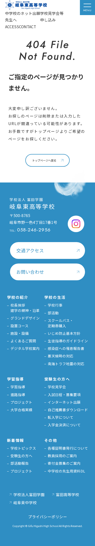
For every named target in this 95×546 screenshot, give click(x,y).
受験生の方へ (21, 455)
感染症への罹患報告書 (66, 348)
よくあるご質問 (23, 340)
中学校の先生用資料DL (66, 470)
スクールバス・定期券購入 (60, 323)
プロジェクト (21, 402)
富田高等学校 (67, 494)
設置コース (19, 325)
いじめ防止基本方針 (64, 333)
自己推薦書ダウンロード (68, 409)
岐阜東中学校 (25, 502)
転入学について (60, 417)
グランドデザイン (25, 317)
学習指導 (17, 386)
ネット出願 (30, 13)
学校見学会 (57, 386)
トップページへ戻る (44, 160)
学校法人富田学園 (29, 494)
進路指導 (17, 394)
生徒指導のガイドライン (68, 340)
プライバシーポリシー (47, 516)
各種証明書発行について (68, 448)
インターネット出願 (64, 402)
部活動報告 (19, 463)
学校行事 (55, 305)
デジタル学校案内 (25, 348)
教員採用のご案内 (62, 455)
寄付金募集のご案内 (64, 463)
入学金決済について (64, 424)
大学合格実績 (21, 409)
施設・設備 (19, 333)
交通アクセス (30, 250)
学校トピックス (23, 448)
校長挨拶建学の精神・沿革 (25, 307)
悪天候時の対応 (60, 355)
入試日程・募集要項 (64, 394)
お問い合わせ (30, 271)
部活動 (53, 312)
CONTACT (27, 26)
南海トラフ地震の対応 (66, 363)
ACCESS (12, 26)
